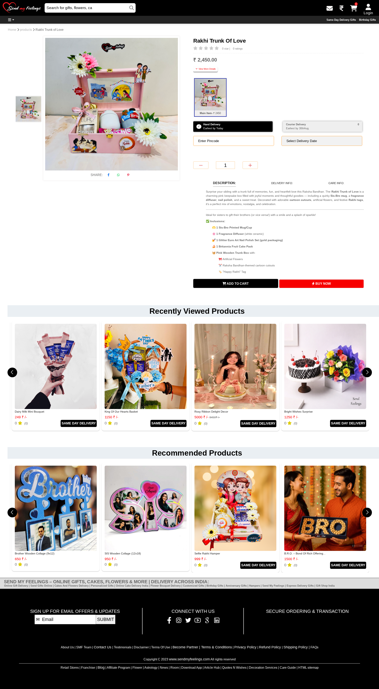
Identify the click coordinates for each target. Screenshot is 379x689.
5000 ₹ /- (117, 417)
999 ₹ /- (111, 559)
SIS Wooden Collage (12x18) (33, 553)
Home (12, 29)
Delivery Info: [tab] (282, 183)
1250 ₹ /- (201, 417)
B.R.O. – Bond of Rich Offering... (215, 553)
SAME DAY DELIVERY (79, 423)
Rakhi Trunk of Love (50, 29)
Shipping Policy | (296, 647)
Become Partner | (187, 647)
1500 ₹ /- (201, 559)
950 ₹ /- (21, 559)
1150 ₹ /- (21, 417)
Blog (101, 667)
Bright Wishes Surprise (208, 411)
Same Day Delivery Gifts (341, 19)
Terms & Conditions (216, 647)
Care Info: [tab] (336, 183)
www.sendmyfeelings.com (189, 659)
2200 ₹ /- (291, 559)
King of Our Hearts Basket (31, 411)
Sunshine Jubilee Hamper (300, 411)
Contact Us (103, 647)
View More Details (207, 69)
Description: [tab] (224, 183)
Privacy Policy (245, 647)
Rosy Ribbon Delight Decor (121, 411)
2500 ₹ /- (291, 417)
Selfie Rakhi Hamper (117, 553)
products (26, 29)
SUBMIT (105, 619)
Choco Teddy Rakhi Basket (301, 553)
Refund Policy (270, 647)
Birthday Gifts (367, 19)
